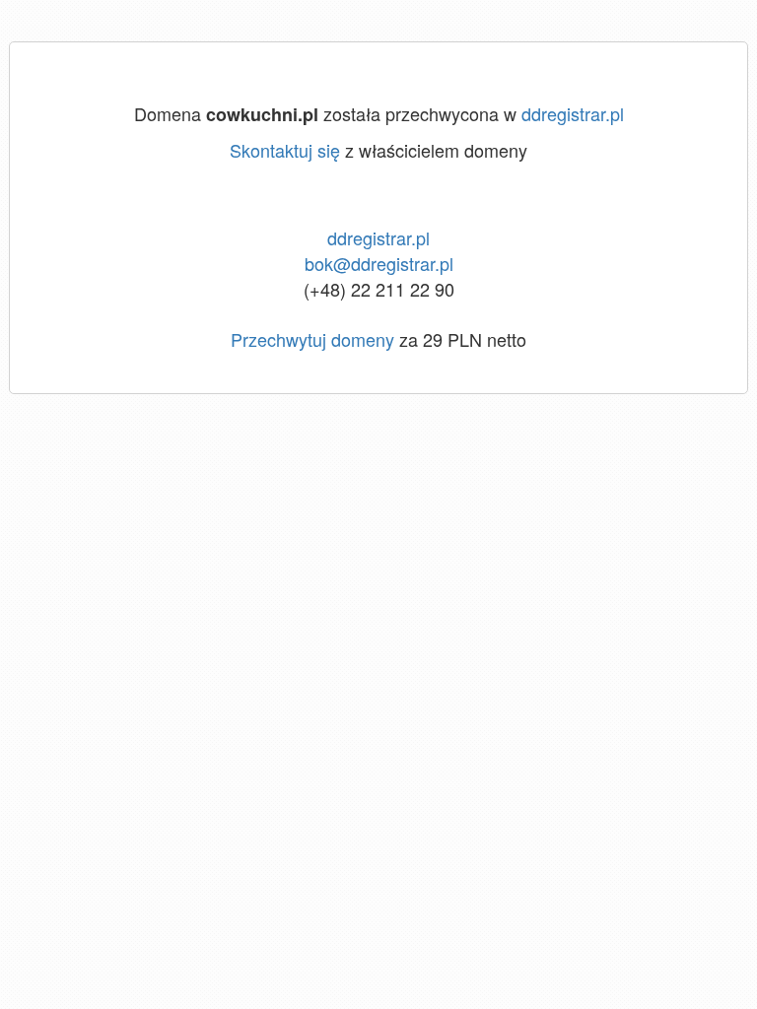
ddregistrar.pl (572, 113)
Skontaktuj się (285, 150)
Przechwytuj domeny (312, 339)
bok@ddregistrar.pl (379, 263)
